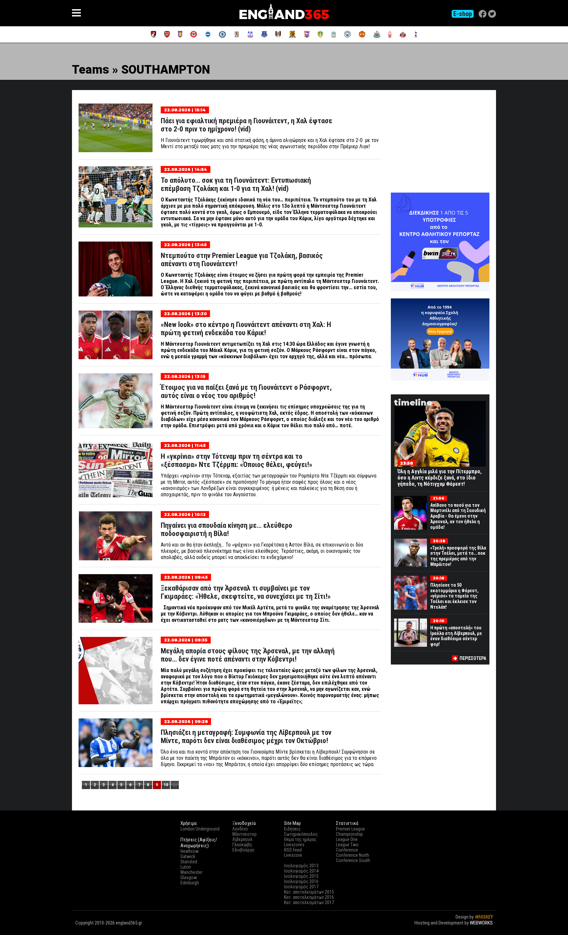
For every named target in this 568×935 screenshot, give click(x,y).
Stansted (188, 861)
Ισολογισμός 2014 (301, 871)
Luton (185, 867)
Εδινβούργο (243, 850)
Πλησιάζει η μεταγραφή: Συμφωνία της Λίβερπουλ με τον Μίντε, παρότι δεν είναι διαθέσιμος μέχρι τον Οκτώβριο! (246, 736)
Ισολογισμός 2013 (301, 865)
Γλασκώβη (242, 844)
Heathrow (189, 851)
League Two (347, 844)
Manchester (191, 872)
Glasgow (188, 877)
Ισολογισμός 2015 (301, 876)
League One (347, 839)
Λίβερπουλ (242, 839)
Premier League (350, 828)
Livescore (293, 855)
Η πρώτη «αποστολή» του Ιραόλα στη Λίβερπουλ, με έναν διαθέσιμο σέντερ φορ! (456, 636)
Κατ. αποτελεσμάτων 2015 (309, 892)
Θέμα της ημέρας (300, 839)
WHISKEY (484, 917)
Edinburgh (189, 882)
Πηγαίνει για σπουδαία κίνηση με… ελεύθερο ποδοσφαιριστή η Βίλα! (226, 529)
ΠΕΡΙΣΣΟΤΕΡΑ (473, 658)
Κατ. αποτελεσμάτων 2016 (309, 897)
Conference (347, 850)
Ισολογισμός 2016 (301, 881)
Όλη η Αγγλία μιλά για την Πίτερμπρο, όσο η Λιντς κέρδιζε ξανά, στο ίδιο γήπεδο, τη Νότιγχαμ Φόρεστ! (439, 477)
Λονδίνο (240, 828)
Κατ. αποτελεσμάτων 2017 (309, 902)
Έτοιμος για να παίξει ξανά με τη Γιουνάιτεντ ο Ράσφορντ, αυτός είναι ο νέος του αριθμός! (246, 391)
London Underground (200, 828)
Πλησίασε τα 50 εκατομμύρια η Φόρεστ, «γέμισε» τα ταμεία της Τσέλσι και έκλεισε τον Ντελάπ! (454, 596)
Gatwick (187, 856)
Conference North (352, 855)
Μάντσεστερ (244, 834)
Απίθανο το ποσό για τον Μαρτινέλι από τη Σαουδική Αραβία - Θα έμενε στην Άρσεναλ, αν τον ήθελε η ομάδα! (458, 516)
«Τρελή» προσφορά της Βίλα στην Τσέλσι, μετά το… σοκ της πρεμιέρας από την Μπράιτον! (458, 556)
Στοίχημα (483, 929)
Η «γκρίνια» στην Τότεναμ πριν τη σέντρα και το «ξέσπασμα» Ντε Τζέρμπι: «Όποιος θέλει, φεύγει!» (236, 460)
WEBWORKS (481, 923)
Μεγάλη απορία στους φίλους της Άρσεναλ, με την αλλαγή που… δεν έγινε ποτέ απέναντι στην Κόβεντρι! (248, 655)
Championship (349, 834)
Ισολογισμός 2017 (301, 886)
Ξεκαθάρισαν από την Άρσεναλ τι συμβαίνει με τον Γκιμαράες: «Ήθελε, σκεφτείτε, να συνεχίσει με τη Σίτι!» (246, 592)
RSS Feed (293, 850)
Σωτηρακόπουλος (301, 834)
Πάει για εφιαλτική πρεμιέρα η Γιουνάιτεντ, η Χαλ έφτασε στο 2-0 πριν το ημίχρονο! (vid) (246, 125)
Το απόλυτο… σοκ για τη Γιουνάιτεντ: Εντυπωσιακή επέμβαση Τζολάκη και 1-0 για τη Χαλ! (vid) (236, 184)
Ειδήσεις (292, 828)
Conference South (353, 860)
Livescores (294, 844)
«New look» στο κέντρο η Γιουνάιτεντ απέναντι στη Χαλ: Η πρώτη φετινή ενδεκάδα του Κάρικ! (246, 328)
